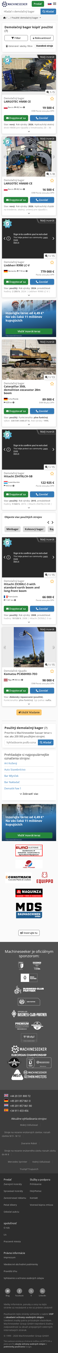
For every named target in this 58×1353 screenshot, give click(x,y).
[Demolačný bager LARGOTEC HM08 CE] (29, 75)
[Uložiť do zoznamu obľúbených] (52, 99)
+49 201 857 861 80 (21, 1106)
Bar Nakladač (12, 782)
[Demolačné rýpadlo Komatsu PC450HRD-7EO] (29, 647)
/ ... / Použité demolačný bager (22, 17)
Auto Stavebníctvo (15, 769)
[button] (54, 4)
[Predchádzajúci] (5, 75)
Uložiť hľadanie (30, 712)
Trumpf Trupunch (29, 1169)
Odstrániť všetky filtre (20, 46)
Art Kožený (10, 763)
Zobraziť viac (30, 793)
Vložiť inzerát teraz (29, 331)
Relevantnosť (42, 38)
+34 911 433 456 (19, 1110)
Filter (17, 38)
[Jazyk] (50, 4)
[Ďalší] (53, 75)
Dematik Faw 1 (12, 788)
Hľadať (49, 11)
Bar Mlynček (11, 776)
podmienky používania (14, 1346)
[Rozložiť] (28, 131)
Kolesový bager (34, 529)
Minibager (12, 529)
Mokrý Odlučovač (29, 1124)
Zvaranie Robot (29, 1143)
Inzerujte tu (30, 933)
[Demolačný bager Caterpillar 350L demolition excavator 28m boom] (29, 360)
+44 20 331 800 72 (20, 1096)
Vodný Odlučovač (41, 1161)
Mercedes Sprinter (17, 1161)
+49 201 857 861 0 (20, 1101)
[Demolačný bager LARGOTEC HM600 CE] (29, 156)
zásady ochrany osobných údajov (30, 1344)
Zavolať (43, 118)
